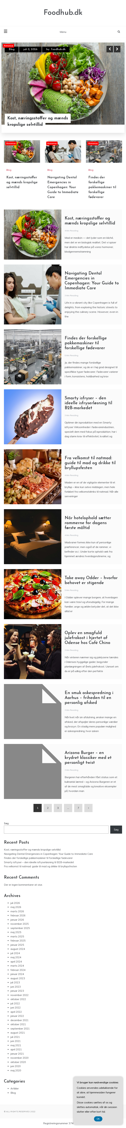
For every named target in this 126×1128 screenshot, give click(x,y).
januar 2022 (17, 1015)
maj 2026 (15, 907)
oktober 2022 (18, 999)
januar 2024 (17, 974)
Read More (111, 118)
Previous (109, 49)
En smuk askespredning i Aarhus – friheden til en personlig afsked (89, 698)
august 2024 (17, 949)
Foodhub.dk (63, 13)
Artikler (14, 1088)
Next (117, 49)
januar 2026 (17, 919)
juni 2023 (15, 986)
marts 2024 (17, 965)
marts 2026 (17, 911)
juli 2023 (15, 982)
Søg (6, 823)
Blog (11, 49)
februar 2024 (17, 970)
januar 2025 (17, 944)
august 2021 (17, 1032)
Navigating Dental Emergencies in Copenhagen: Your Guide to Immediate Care (41, 118)
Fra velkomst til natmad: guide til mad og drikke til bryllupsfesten (90, 463)
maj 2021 (15, 1045)
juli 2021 (15, 1037)
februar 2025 (17, 940)
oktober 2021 (18, 1024)
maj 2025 (15, 932)
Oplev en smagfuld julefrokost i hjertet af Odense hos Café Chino (87, 638)
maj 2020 (15, 1070)
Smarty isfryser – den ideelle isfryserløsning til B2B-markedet (88, 403)
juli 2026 (15, 903)
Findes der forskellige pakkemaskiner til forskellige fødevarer (102, 187)
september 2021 (20, 1028)
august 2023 (17, 978)
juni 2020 (15, 1066)
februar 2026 (17, 915)
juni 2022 (15, 1007)
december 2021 (19, 1020)
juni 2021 (15, 1041)
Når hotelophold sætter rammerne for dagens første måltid (88, 523)
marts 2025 (17, 936)
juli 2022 (15, 1003)
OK (98, 1119)
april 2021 (16, 1049)
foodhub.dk (60, 49)
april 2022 (16, 1011)
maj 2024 (15, 957)
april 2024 (16, 961)
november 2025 (19, 923)
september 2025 (20, 928)
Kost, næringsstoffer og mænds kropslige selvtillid (22, 182)
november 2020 (19, 1057)
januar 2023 (17, 990)
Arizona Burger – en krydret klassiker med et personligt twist (88, 758)
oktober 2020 (18, 1062)
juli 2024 (15, 953)
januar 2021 (17, 1053)
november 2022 (19, 995)
